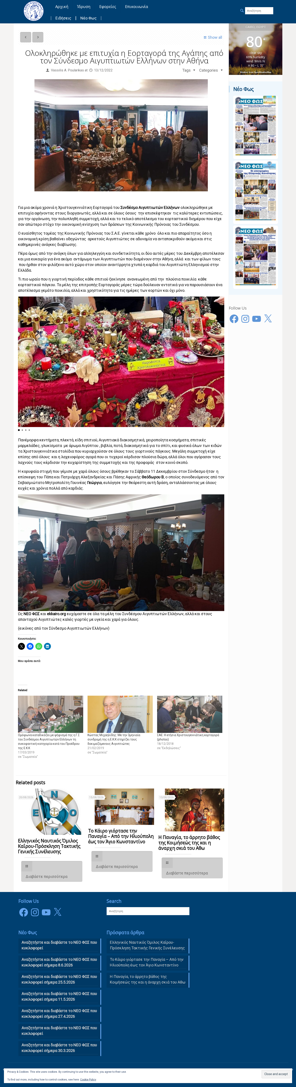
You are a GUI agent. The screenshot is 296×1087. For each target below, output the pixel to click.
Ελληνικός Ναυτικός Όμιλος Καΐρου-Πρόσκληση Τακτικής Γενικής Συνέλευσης (49, 846)
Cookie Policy (88, 1079)
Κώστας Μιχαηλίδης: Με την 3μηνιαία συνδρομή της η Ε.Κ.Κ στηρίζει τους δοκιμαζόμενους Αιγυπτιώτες (114, 739)
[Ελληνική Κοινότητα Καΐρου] (33, 11)
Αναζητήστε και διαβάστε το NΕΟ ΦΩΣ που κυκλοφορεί (59, 945)
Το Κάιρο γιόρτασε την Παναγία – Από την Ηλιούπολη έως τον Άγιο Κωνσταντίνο (121, 836)
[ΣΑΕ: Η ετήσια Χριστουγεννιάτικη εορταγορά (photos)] (189, 714)
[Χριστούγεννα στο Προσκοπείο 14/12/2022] (292, 1069)
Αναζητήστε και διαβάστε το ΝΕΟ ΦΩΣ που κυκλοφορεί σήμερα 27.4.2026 (59, 1013)
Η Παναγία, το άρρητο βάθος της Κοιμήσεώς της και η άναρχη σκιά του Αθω (189, 842)
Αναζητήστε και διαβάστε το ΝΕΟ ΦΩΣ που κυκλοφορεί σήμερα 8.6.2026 (59, 962)
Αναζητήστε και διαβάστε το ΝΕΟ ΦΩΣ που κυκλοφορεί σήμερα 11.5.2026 (59, 996)
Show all (215, 37)
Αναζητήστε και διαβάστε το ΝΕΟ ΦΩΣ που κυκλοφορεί (59, 1031)
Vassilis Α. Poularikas (67, 70)
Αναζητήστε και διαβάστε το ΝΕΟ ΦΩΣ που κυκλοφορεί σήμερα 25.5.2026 (59, 979)
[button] (220, 360)
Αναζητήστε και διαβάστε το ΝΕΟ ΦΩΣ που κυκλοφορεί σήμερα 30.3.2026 (59, 1048)
